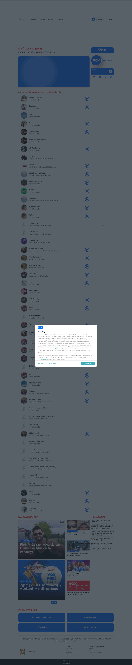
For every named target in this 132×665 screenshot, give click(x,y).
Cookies (47, 359)
